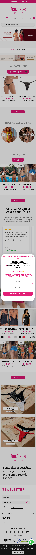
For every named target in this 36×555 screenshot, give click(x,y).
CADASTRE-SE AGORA (18, 294)
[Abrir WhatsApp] (31, 542)
